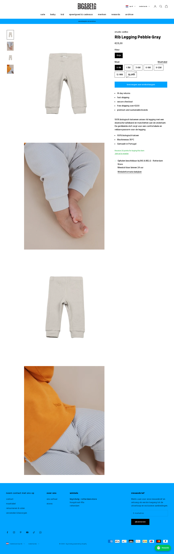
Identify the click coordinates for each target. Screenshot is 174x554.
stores (49, 503)
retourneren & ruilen (15, 508)
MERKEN (102, 14)
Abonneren (140, 522)
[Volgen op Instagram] (14, 532)
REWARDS (115, 14)
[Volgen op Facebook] (7, 532)
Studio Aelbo (121, 31)
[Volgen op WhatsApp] (40, 532)
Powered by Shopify (80, 544)
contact (9, 499)
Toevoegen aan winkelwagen (141, 84)
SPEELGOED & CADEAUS (81, 14)
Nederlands (143, 6)
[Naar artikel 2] (10, 46)
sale (43, 14)
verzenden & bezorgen (16, 513)
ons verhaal (52, 499)
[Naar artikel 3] (10, 58)
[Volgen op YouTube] (27, 532)
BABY (53, 14)
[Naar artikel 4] (10, 69)
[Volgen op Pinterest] (20, 532)
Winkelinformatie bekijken (130, 171)
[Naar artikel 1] (10, 35)
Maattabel (162, 62)
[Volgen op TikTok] (34, 532)
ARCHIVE (129, 14)
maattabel (11, 503)
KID (62, 14)
